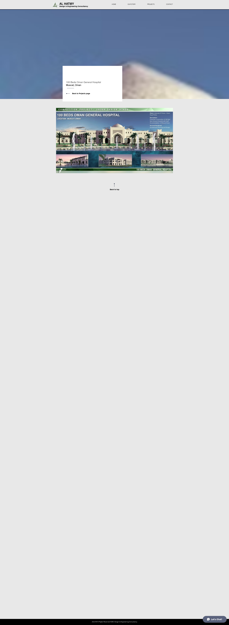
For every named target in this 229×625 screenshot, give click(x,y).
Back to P (76, 93)
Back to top (114, 189)
